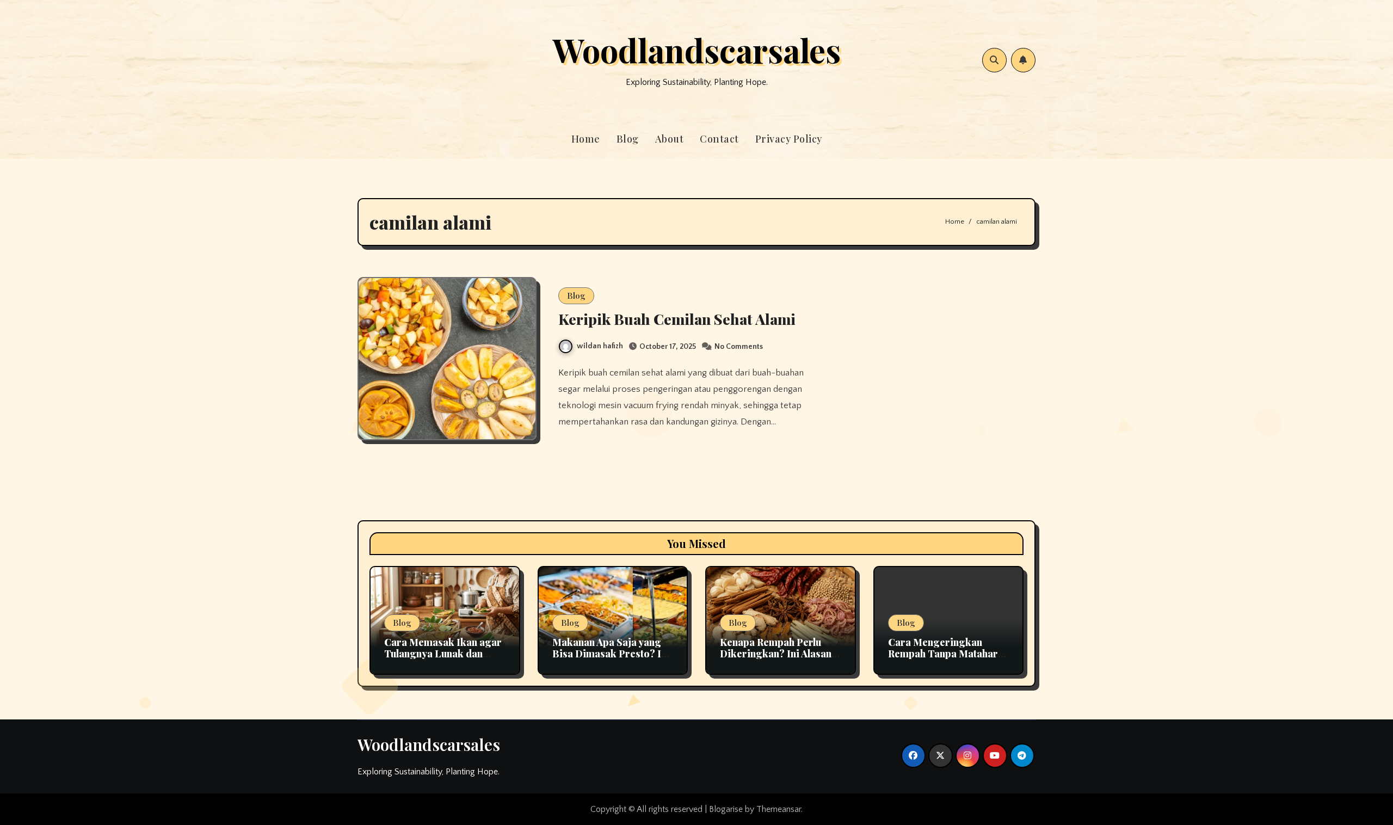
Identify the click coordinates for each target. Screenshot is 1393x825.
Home (585, 138)
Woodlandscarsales (697, 49)
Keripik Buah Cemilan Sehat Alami (677, 319)
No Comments (738, 346)
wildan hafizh (600, 346)
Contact (719, 138)
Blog (628, 138)
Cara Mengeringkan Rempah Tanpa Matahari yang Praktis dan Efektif (944, 654)
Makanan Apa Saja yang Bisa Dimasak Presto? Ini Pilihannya (611, 654)
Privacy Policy (788, 138)
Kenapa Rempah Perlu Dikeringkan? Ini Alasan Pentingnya (775, 654)
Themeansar (778, 809)
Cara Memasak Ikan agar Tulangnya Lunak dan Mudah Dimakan (443, 654)
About (669, 138)
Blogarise (726, 809)
